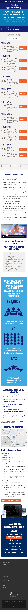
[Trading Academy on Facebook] (10, 596)
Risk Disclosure (6, 576)
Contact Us (5, 585)
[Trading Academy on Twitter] (13, 596)
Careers (4, 589)
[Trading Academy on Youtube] (15, 596)
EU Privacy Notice (6, 574)
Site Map (4, 587)
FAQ (3, 583)
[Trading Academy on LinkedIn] (17, 596)
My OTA (4, 564)
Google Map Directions (11, 500)
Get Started (14, 537)
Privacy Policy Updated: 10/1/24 (9, 571)
